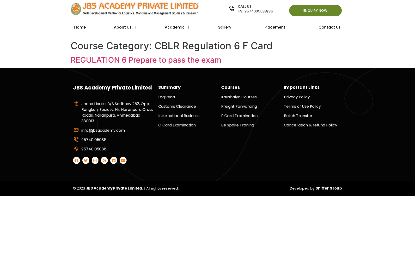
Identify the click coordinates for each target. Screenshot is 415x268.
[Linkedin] (113, 160)
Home (80, 27)
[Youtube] (123, 160)
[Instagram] (95, 160)
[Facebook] (76, 160)
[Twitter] (85, 160)
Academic (175, 27)
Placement (274, 27)
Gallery (224, 27)
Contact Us (329, 27)
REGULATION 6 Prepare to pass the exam (146, 60)
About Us (123, 27)
